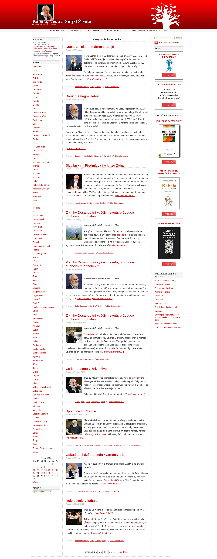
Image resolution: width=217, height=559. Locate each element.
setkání (36, 280)
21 (49, 473)
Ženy (35, 440)
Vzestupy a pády (40, 421)
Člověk (36, 93)
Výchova (36, 406)
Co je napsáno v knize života (88, 368)
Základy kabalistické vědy (166, 324)
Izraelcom (106, 427)
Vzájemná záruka (40, 414)
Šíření (35, 284)
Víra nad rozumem (41, 395)
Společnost (38, 303)
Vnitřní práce (38, 402)
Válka (35, 379)
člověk (135, 378)
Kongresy (37, 196)
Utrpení (36, 376)
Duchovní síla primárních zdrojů (90, 46)
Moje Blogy (93, 30)
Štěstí (35, 311)
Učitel (35, 372)
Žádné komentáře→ (112, 87)
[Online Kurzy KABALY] (169, 79)
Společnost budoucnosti (43, 307)
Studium (36, 322)
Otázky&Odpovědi (40, 234)
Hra (34, 158)
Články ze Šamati (162, 284)
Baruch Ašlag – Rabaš (83, 96)
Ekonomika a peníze (42, 135)
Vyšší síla (37, 410)
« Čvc (35, 482)
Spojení (36, 299)
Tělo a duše (38, 360)
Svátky (36, 334)
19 (42, 473)
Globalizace (38, 151)
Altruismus (37, 74)
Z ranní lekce (38, 429)
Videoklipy (37, 391)
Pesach (36, 242)
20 (45, 473)
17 (34, 473)
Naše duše (89, 334)
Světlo (35, 341)
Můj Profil (76, 30)
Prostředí (37, 265)
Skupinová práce (40, 292)
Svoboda (37, 345)
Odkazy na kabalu (115, 30)
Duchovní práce (40, 112)
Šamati (88, 522)
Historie (36, 154)
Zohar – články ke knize (43, 448)
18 (38, 473)
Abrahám (37, 67)
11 (38, 470)
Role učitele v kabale (82, 500)
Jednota (36, 173)
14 (49, 470)
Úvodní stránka (56, 30)
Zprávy (36, 452)
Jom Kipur (37, 177)
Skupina (36, 288)
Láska (35, 204)
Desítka (36, 101)
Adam (35, 70)
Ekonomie (37, 131)
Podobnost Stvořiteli (41, 246)
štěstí (35, 315)
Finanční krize (39, 147)
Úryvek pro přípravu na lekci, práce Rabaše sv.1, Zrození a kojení (167, 317)
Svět (35, 337)
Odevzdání (37, 231)
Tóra (35, 364)
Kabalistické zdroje (41, 185)
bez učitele (136, 522)
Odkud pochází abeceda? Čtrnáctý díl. (95, 454)
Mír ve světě (160, 299)
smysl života (38, 296)
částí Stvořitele (84, 298)
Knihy (35, 193)
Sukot (35, 330)
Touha (35, 368)
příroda (36, 261)
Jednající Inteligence (164, 292)
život (35, 444)
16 (57, 470)
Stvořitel (36, 326)
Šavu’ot (36, 276)
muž (35, 212)
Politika (36, 250)
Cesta (35, 86)
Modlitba (36, 208)
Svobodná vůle (39, 353)
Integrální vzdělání (41, 162)
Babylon (36, 78)
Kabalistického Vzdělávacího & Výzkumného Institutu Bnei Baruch (45, 47)
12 (42, 470)
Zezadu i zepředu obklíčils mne (168, 327)
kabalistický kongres (41, 189)
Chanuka (37, 90)
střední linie (38, 318)
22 (53, 473)
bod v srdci (37, 82)
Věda (35, 383)
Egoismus (37, 128)
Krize (35, 200)
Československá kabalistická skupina (149, 30)
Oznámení (37, 238)
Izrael (35, 170)
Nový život (37, 227)
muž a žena (38, 215)
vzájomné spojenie (97, 434)
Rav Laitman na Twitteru (169, 42)
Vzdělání (37, 418)
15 (53, 470)
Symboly (36, 357)
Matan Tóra (160, 296)
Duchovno (37, 120)
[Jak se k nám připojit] (169, 109)
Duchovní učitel (39, 116)
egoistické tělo (123, 235)
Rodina (36, 273)
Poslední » (122, 552)
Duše (35, 124)
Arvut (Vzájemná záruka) (165, 280)
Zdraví (35, 437)
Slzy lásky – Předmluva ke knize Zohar (95, 165)
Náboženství (38, 219)
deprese (36, 97)
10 (34, 470)
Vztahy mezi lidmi (40, 425)
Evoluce (36, 139)
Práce (35, 257)
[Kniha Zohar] (169, 268)
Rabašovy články (162, 303)
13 (45, 470)
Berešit (113, 480)
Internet (36, 166)
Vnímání (36, 399)
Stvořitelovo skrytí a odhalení (167, 307)
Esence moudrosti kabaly (165, 288)
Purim (35, 269)
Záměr (35, 433)
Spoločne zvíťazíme (81, 411)
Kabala (36, 181)
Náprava (36, 223)
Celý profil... (49, 57)
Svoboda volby (39, 349)
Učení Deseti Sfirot (102, 513)
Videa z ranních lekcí (42, 387)
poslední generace (41, 254)
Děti (34, 109)
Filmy (35, 143)
